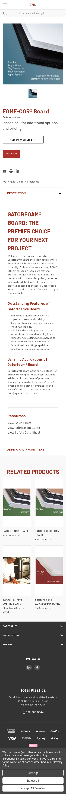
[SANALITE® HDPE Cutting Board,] (16, 570)
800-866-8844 (34, 712)
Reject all (33, 781)
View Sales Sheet (20, 423)
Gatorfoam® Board (15, 531)
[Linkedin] (17, 171)
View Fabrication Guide (24, 428)
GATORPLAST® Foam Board (47, 533)
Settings (33, 773)
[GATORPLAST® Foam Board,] (49, 502)
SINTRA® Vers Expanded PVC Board (47, 601)
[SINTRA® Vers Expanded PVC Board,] (49, 570)
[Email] (4, 171)
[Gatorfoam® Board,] (16, 502)
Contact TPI (11, 153)
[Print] (11, 171)
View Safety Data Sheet (24, 432)
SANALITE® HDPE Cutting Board (13, 601)
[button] (33, 193)
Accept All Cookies (33, 788)
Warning (7, 181)
